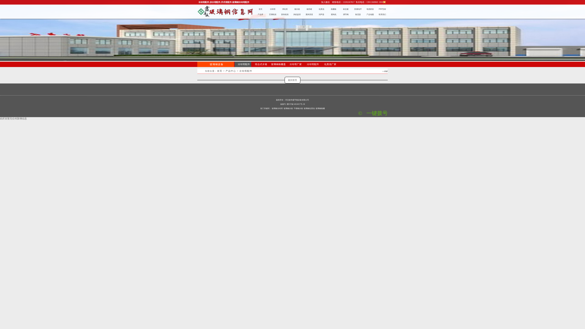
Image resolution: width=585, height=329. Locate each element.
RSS (381, 2)
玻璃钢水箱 (288, 108)
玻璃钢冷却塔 (277, 108)
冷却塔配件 (244, 64)
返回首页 (292, 80)
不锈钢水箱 (298, 108)
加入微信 (325, 2)
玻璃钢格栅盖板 (278, 65)
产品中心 (231, 71)
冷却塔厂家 (296, 64)
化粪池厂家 (330, 64)
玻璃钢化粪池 (309, 108)
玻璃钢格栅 (320, 108)
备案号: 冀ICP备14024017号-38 (292, 104)
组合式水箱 (261, 64)
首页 (219, 71)
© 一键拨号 (373, 113)
